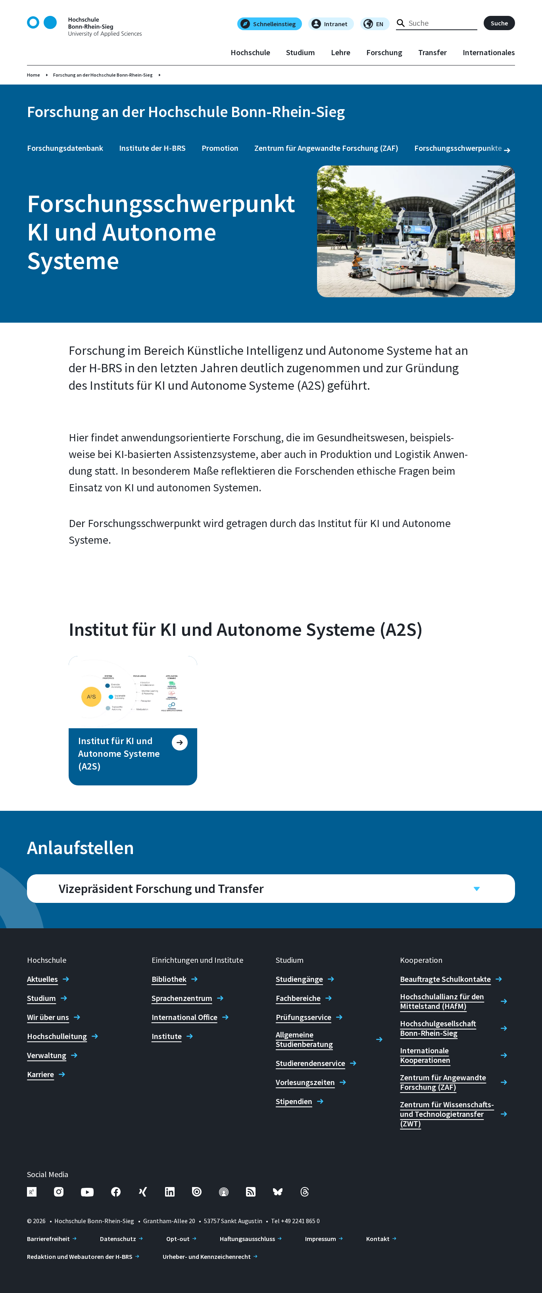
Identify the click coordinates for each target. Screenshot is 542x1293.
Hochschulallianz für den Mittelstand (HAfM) (442, 1001)
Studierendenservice (310, 1063)
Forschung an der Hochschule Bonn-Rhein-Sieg (103, 75)
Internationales (489, 52)
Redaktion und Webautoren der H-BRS (80, 1256)
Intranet (336, 24)
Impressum (320, 1239)
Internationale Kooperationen (425, 1055)
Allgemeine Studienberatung (304, 1039)
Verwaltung (46, 1055)
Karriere (40, 1074)
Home (33, 75)
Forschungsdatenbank (65, 148)
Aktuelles (42, 979)
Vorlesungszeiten (305, 1082)
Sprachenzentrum (182, 998)
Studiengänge (299, 979)
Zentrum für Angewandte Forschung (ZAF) (326, 148)
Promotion (220, 148)
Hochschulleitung (57, 1036)
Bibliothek (169, 979)
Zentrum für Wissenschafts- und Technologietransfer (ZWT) (447, 1114)
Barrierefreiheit (48, 1239)
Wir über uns (48, 1017)
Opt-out (178, 1239)
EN (379, 24)
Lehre (340, 52)
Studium (300, 52)
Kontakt (378, 1239)
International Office (184, 1017)
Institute (167, 1036)
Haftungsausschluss (247, 1239)
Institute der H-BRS (152, 148)
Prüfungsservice (303, 1017)
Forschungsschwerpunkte (458, 148)
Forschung (384, 52)
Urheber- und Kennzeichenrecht (207, 1256)
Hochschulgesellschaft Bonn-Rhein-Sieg (438, 1028)
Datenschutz (118, 1239)
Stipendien (294, 1101)
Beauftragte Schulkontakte (445, 979)
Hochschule (250, 52)
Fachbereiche (298, 998)
